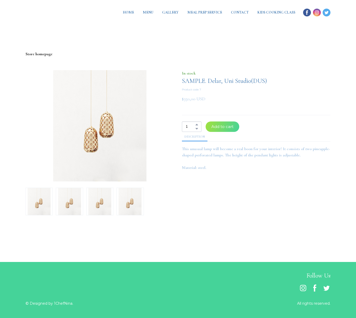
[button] (196, 124)
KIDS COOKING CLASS (276, 12)
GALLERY (170, 12)
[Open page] (52, 12)
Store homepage (39, 54)
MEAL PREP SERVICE (204, 12)
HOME (128, 12)
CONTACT (240, 12)
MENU (148, 12)
